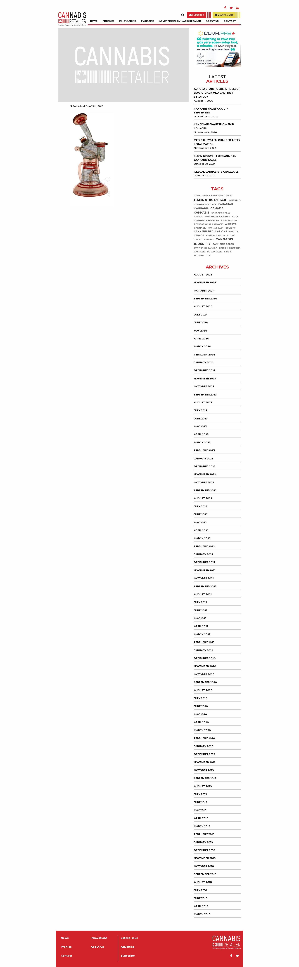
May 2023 (200, 426)
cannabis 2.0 (229, 220)
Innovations (127, 21)
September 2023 (205, 394)
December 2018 (204, 850)
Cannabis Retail (210, 200)
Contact (230, 21)
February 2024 (204, 354)
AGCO (235, 217)
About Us (212, 21)
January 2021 (203, 650)
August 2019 (203, 786)
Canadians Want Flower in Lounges (214, 126)
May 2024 (200, 330)
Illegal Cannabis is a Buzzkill (216, 171)
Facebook (225, 8)
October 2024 (204, 290)
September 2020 (205, 682)
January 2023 (203, 458)
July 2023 (200, 410)
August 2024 (203, 306)
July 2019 (200, 794)
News (93, 21)
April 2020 (201, 722)
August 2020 (203, 690)
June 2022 (201, 514)
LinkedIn (237, 8)
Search (183, 15)
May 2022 (200, 522)
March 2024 (202, 346)
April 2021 (201, 626)
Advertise (127, 946)
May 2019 (200, 810)
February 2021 (204, 642)
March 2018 (202, 914)
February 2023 (204, 450)
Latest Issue (129, 937)
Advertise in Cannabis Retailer (180, 21)
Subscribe (198, 15)
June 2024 (201, 322)
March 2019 (202, 826)
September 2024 (205, 298)
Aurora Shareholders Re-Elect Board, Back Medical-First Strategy (217, 93)
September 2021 (205, 586)
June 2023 (201, 418)
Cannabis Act (215, 228)
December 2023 (204, 370)
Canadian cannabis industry (213, 195)
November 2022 (205, 474)
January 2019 (203, 842)
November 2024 (205, 282)
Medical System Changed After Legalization (217, 142)
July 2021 (200, 602)
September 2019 (205, 778)
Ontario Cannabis (217, 216)
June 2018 (200, 898)
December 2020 (205, 658)
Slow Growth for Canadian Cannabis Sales (215, 158)
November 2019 (205, 762)
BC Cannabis (214, 252)
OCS (208, 255)
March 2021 (202, 634)
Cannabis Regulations (210, 231)
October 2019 (204, 770)
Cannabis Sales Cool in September (211, 110)
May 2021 (200, 618)
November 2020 (205, 666)
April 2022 (201, 530)
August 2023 (203, 402)
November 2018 (205, 858)
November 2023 (205, 378)
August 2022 (203, 498)
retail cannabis (204, 240)
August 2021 (203, 594)
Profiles (108, 21)
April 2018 (201, 906)
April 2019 (201, 818)
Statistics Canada (205, 248)
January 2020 (203, 746)
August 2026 (203, 274)
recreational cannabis (208, 224)
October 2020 (204, 674)
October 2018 (204, 866)
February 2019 (204, 834)
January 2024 (204, 362)
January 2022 (203, 554)
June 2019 (200, 802)
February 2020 (204, 738)
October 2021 (204, 578)
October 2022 (204, 482)
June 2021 (200, 610)
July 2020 (200, 698)
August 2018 (203, 882)
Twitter (231, 8)
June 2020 (201, 706)
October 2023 (204, 386)
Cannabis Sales (223, 244)
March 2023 (202, 442)
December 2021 (204, 562)
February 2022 (204, 546)
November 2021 (204, 570)
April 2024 (201, 338)
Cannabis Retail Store (220, 235)
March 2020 (202, 730)
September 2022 (205, 490)
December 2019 (204, 754)
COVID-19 (230, 228)
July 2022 (200, 506)
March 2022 (202, 538)
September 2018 (205, 874)
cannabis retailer (206, 220)
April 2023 (201, 434)
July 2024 (201, 314)
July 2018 (200, 890)
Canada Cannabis (208, 210)
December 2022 (204, 466)
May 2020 (200, 714)
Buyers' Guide (225, 15)
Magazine (147, 21)
